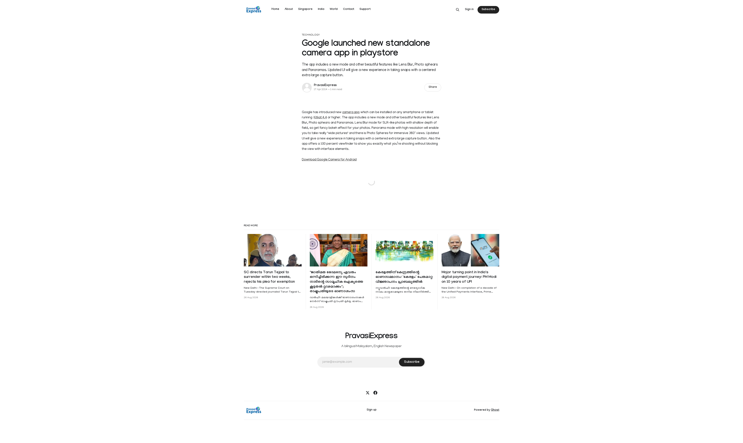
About (289, 9)
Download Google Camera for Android (329, 160)
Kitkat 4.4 (320, 117)
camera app (351, 112)
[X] (368, 393)
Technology (311, 35)
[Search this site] (458, 10)
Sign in (469, 9)
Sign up (372, 410)
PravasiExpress (325, 85)
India (321, 9)
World (334, 9)
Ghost (495, 410)
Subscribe (488, 9)
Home (275, 9)
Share (433, 87)
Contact (348, 9)
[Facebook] (375, 393)
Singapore (305, 9)
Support (365, 9)
